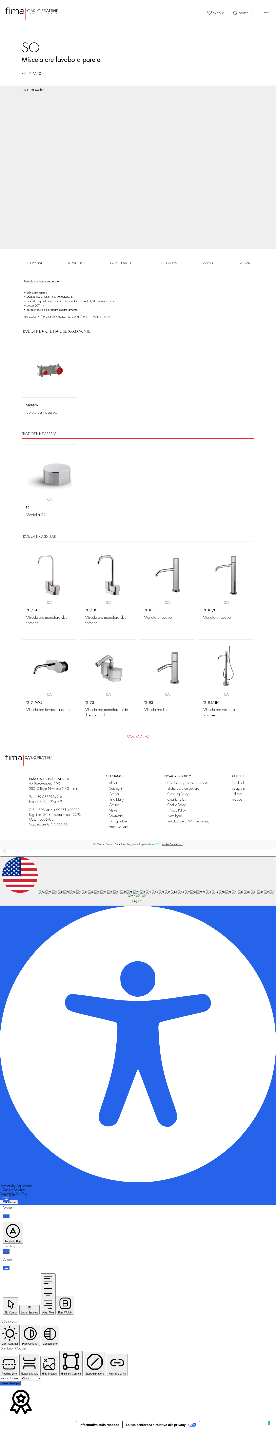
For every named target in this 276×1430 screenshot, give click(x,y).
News (113, 810)
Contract (114, 805)
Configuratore (118, 821)
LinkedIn (237, 794)
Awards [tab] (208, 263)
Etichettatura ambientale (183, 788)
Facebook (238, 783)
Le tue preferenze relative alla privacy (156, 1425)
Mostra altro (138, 736)
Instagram (238, 788)
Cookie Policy (176, 805)
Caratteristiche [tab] (121, 263)
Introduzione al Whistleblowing (190, 821)
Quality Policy (176, 799)
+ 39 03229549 (46, 797)
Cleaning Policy (178, 794)
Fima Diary (116, 799)
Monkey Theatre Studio (172, 844)
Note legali (174, 816)
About (113, 783)
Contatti (114, 794)
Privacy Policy (176, 810)
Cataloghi (115, 788)
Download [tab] (76, 263)
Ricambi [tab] (245, 263)
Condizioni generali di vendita (188, 783)
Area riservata (118, 827)
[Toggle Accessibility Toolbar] (4, 851)
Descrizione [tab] (34, 263)
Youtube (237, 799)
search (243, 13)
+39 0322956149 (48, 801)
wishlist (218, 13)
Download (116, 816)
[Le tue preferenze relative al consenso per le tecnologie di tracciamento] (269, 1423)
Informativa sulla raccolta (99, 1425)
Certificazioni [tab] (168, 263)
